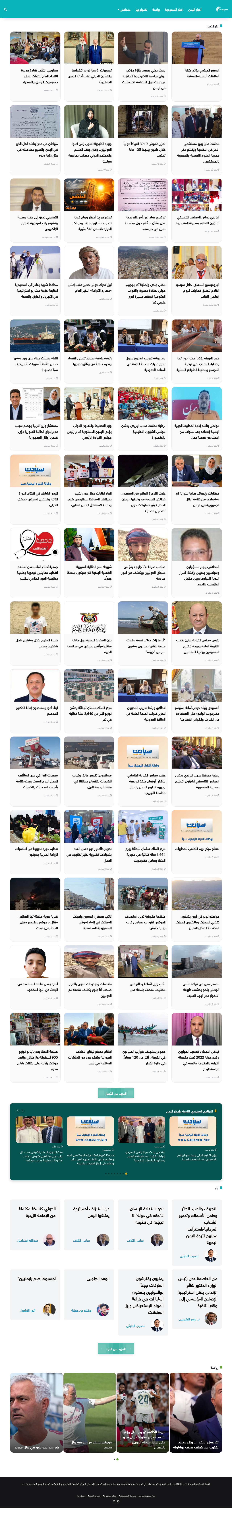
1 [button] (126, 1173)
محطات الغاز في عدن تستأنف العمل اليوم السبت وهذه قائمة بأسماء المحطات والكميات (37, 780)
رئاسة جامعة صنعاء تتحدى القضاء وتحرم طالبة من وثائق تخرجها (90, 360)
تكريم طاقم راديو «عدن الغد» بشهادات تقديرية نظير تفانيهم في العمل (89, 854)
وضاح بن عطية (81, 1309)
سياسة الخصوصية (127, 1495)
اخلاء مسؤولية (109, 1495)
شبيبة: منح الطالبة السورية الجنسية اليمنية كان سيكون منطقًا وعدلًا (89, 572)
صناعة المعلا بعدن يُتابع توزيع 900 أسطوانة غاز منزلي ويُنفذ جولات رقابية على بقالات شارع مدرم (37, 1059)
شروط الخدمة (94, 1495)
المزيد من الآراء (115, 1348)
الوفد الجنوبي (98, 1278)
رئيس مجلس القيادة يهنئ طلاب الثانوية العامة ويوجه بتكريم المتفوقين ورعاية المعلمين (197, 645)
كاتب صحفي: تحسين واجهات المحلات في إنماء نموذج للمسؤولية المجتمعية (92, 921)
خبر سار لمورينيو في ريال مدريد (37, 1446)
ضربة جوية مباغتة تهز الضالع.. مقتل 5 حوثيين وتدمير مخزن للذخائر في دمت (38, 921)
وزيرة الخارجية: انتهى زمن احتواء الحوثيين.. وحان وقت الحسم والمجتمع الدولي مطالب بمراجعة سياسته (90, 152)
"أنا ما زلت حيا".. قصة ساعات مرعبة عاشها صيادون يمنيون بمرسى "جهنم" (146, 645)
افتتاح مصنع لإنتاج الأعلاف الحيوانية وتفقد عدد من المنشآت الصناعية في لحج (90, 1057)
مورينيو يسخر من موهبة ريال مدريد (91, 1444)
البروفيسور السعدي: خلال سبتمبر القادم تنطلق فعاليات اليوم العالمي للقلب (197, 290)
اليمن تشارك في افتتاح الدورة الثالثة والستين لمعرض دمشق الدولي (38, 498)
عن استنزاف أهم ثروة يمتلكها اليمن (91, 1211)
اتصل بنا (81, 1495)
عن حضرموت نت (146, 1495)
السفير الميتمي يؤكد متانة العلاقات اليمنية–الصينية (202, 72)
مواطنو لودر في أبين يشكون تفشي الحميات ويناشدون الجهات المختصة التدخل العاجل (197, 921)
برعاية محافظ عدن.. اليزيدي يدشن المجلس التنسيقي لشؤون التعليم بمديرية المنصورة (197, 780)
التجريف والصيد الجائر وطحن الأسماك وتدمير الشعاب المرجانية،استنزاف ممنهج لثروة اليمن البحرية (198, 1224)
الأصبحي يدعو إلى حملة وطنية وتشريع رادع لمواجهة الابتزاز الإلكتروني (38, 222)
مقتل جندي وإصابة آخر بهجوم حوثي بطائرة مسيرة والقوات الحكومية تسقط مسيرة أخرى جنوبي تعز (145, 293)
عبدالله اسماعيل (27, 1240)
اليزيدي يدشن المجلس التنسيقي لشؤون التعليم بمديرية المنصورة (197, 219)
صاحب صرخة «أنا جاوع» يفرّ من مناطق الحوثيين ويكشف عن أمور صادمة (143, 572)
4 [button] (117, 1173)
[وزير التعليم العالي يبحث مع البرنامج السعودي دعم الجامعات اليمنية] (192, 1131)
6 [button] (111, 1173)
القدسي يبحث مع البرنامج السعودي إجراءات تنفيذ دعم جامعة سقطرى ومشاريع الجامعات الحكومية (145, 1155)
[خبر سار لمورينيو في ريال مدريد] (36, 1413)
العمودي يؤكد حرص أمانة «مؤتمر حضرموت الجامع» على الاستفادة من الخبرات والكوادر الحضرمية (197, 713)
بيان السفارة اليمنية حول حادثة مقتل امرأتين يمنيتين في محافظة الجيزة (89, 645)
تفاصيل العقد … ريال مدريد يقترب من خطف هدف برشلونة (195, 1444)
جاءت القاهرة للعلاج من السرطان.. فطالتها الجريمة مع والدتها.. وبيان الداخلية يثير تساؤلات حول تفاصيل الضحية (143, 501)
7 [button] (108, 1173)
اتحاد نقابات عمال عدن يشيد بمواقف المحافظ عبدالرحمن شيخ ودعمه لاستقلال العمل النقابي (90, 498)
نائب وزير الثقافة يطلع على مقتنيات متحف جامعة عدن (147, 986)
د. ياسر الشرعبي (189, 1318)
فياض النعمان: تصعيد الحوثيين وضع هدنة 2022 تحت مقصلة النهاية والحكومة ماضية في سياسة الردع (198, 1059)
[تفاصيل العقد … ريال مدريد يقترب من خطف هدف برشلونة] (196, 1413)
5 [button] (114, 1173)
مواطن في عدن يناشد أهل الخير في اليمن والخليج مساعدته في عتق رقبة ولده (37, 149)
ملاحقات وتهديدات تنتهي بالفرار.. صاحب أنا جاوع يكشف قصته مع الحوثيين (90, 989)
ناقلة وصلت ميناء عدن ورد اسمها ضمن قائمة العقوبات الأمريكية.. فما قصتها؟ (35, 363)
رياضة (156, 9)
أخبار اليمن (194, 9)
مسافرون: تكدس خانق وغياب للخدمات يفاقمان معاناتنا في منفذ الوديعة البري (92, 780)
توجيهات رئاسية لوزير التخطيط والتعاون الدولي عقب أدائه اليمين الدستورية (90, 75)
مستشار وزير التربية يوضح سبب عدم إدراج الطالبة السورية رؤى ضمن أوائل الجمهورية (36, 431)
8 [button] (106, 1173)
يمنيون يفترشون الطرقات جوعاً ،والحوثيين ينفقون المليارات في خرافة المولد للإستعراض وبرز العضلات (144, 1294)
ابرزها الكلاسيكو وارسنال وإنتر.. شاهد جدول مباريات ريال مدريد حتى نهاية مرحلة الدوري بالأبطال (143, 1439)
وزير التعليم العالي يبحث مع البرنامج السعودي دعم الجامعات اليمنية (196, 1156)
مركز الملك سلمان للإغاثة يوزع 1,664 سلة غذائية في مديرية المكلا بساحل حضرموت (145, 854)
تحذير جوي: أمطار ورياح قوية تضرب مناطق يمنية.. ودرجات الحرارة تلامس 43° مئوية (92, 222)
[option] (192, 1139)
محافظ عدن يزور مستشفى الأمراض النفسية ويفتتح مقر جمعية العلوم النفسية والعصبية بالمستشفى (198, 152)
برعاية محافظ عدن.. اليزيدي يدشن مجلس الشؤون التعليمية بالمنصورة (143, 431)
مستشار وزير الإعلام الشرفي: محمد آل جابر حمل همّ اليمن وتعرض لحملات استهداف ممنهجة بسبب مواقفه (41, 1155)
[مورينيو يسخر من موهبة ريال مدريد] (89, 1413)
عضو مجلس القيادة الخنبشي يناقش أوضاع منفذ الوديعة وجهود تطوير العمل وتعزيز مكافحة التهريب (146, 783)
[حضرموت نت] (222, 9)
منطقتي (125, 9)
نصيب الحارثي (189, 1255)
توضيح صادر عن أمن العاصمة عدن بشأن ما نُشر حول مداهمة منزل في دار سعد (145, 222)
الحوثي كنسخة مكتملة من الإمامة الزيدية (37, 1211)
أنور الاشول (27, 1309)
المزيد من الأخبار (115, 1093)
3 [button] (120, 1173)
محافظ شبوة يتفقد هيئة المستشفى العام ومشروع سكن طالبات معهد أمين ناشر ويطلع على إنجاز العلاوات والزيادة (90, 1158)
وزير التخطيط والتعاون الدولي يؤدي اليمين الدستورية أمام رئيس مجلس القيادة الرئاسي (89, 431)
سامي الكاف (135, 1240)
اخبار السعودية (174, 9)
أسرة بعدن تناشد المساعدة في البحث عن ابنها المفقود (38, 986)
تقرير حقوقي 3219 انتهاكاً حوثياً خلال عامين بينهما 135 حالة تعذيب (144, 149)
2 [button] (123, 1173)
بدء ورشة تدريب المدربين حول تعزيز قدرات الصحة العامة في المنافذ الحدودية (145, 363)
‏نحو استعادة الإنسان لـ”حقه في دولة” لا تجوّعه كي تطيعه (146, 1214)
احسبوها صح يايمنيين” (36, 1278)
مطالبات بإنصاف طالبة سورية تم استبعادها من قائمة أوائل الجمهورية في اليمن (197, 498)
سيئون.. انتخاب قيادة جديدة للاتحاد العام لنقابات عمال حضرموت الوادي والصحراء (39, 75)
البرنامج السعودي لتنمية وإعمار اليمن (189, 1111)
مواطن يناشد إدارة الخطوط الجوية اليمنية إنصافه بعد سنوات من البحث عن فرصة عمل (197, 431)
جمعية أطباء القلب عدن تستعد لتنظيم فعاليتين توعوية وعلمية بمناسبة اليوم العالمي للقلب (37, 572)
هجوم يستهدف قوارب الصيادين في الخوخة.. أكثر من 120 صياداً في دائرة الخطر (144, 1057)
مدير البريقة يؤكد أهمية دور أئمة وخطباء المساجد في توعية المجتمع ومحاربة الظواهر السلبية (198, 363)
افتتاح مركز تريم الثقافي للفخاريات (197, 848)
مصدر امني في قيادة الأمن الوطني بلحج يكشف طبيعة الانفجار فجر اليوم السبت (201, 989)
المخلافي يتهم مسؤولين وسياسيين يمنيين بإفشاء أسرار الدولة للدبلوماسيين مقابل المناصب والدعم (199, 575)
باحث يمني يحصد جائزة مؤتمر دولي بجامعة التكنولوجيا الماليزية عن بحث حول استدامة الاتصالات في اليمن (143, 78)
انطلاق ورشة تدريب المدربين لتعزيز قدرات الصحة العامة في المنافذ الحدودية (145, 713)
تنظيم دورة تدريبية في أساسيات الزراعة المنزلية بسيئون (36, 851)
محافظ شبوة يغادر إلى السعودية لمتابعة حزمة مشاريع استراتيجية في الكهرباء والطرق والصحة (36, 290)
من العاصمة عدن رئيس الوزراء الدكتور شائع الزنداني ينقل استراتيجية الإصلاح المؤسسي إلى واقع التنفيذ (197, 1291)
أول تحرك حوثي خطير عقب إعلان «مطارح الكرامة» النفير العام (90, 287)
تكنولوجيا (141, 9)
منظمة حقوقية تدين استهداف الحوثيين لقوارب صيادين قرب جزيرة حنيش (145, 921)
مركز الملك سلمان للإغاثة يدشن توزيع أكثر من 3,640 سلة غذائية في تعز (90, 713)
